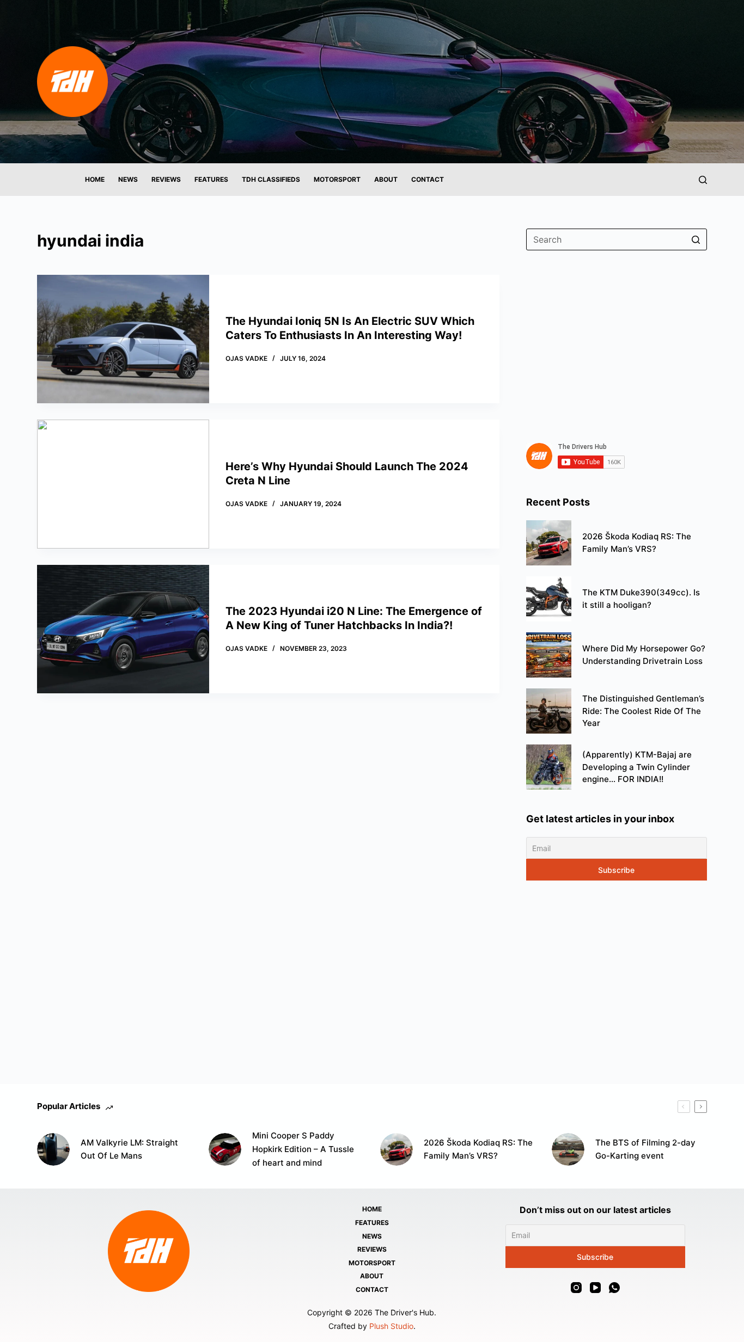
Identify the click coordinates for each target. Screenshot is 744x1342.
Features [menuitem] (211, 179)
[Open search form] (703, 180)
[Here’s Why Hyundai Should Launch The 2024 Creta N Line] (123, 484)
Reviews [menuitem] (166, 179)
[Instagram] (576, 1287)
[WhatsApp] (614, 1287)
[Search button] (696, 239)
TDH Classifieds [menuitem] (271, 179)
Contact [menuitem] (427, 179)
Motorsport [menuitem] (337, 179)
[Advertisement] (616, 340)
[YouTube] (595, 1287)
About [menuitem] (386, 179)
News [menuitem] (128, 179)
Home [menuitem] (95, 179)
